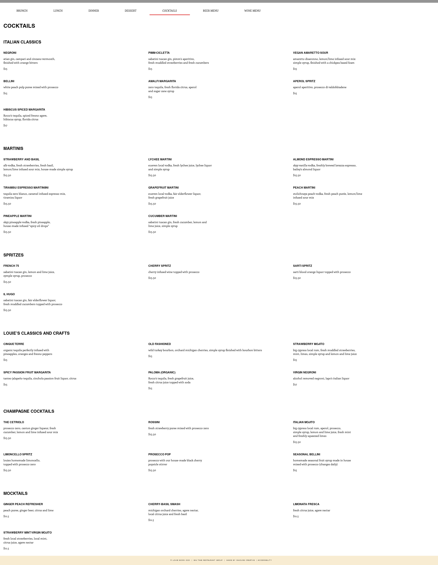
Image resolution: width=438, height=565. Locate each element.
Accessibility (265, 560)
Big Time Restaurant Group (208, 560)
